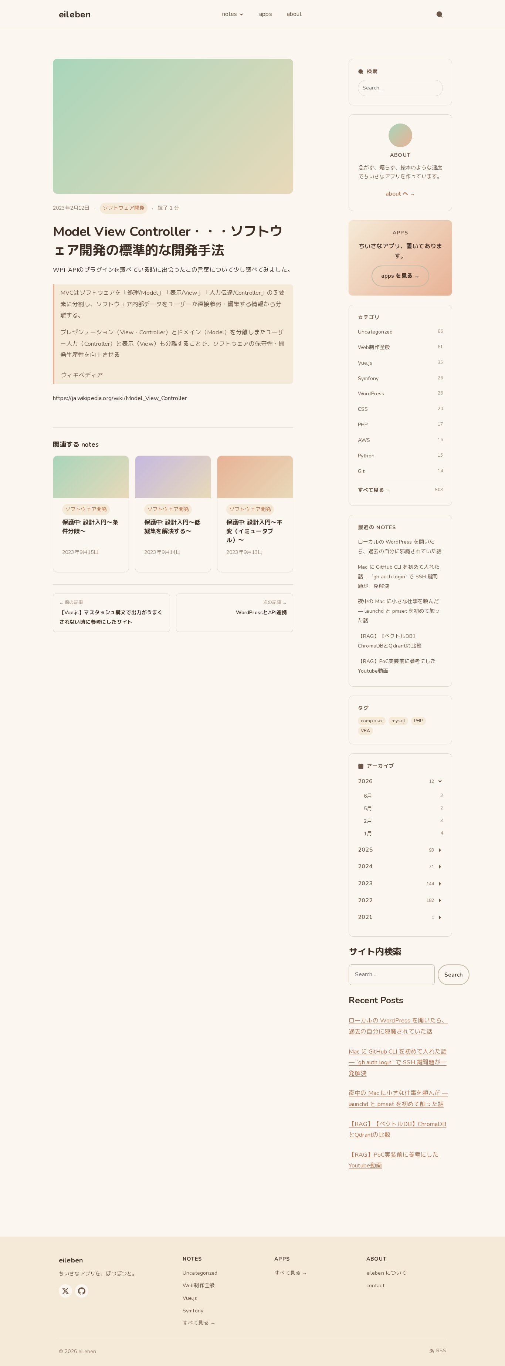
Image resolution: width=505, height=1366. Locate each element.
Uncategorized (200, 1273)
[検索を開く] (439, 14)
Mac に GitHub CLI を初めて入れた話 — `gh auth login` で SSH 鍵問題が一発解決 (398, 1063)
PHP (418, 721)
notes (229, 14)
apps (265, 14)
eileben (75, 14)
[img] (91, 477)
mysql (398, 721)
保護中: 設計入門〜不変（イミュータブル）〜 (254, 531)
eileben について (386, 1273)
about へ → (400, 193)
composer (372, 721)
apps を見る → (400, 276)
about (294, 14)
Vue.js (190, 1298)
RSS (441, 1350)
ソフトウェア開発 (124, 208)
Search (453, 974)
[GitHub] (81, 1291)
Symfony (193, 1310)
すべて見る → (199, 1322)
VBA (365, 731)
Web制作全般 (199, 1285)
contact (375, 1285)
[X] (65, 1291)
